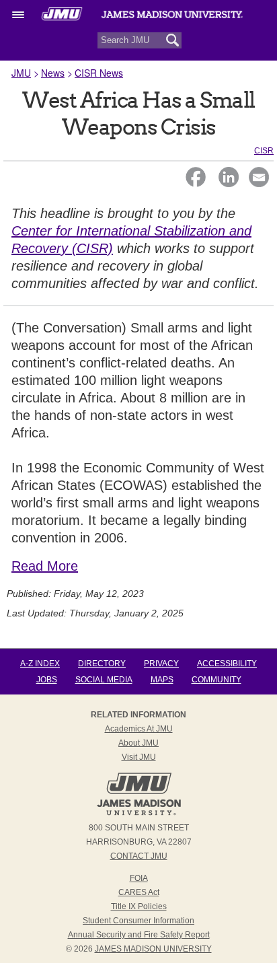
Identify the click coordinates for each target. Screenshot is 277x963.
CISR (264, 150)
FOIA (139, 878)
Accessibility (227, 663)
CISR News (99, 72)
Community (216, 679)
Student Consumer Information (138, 920)
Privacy (161, 663)
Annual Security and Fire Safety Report (139, 934)
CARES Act (138, 892)
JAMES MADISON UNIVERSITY (153, 949)
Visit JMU (139, 757)
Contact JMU (138, 856)
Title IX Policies (139, 906)
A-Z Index (40, 663)
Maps (162, 679)
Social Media (103, 679)
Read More (44, 566)
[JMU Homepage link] (139, 813)
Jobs (46, 679)
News (53, 72)
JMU (21, 72)
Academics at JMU (139, 729)
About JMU (138, 743)
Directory (102, 663)
